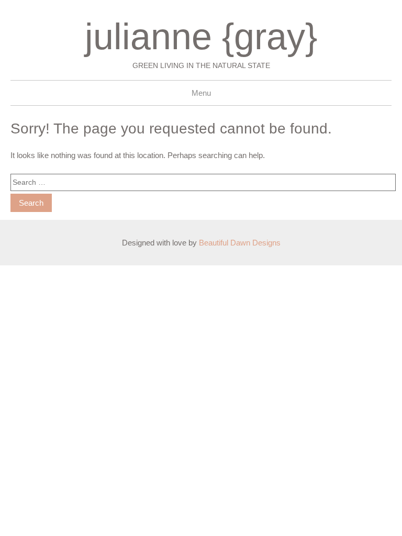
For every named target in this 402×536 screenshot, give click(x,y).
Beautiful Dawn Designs (240, 242)
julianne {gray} (201, 36)
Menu (201, 92)
